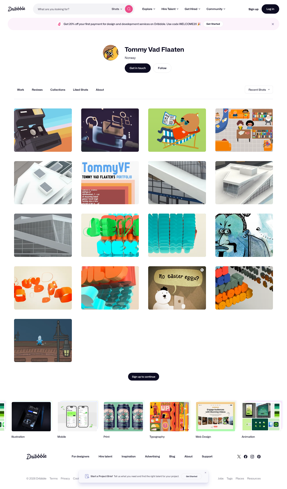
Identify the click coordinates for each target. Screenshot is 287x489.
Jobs (221, 478)
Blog (172, 456)
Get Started (213, 23)
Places (240, 478)
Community (214, 9)
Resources (254, 478)
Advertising (152, 456)
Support (207, 456)
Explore (147, 9)
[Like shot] (64, 144)
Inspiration (129, 456)
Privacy (65, 478)
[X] (239, 456)
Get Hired (191, 9)
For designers (80, 456)
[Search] (129, 9)
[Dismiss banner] (206, 473)
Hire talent (105, 456)
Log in (270, 9)
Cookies (78, 478)
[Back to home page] (16, 8)
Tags (230, 478)
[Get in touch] (49, 144)
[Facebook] (245, 456)
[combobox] (71, 9)
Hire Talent (168, 9)
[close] (273, 24)
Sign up (253, 9)
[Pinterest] (259, 456)
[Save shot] (56, 144)
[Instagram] (252, 456)
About (188, 456)
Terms (54, 478)
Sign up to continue (143, 376)
